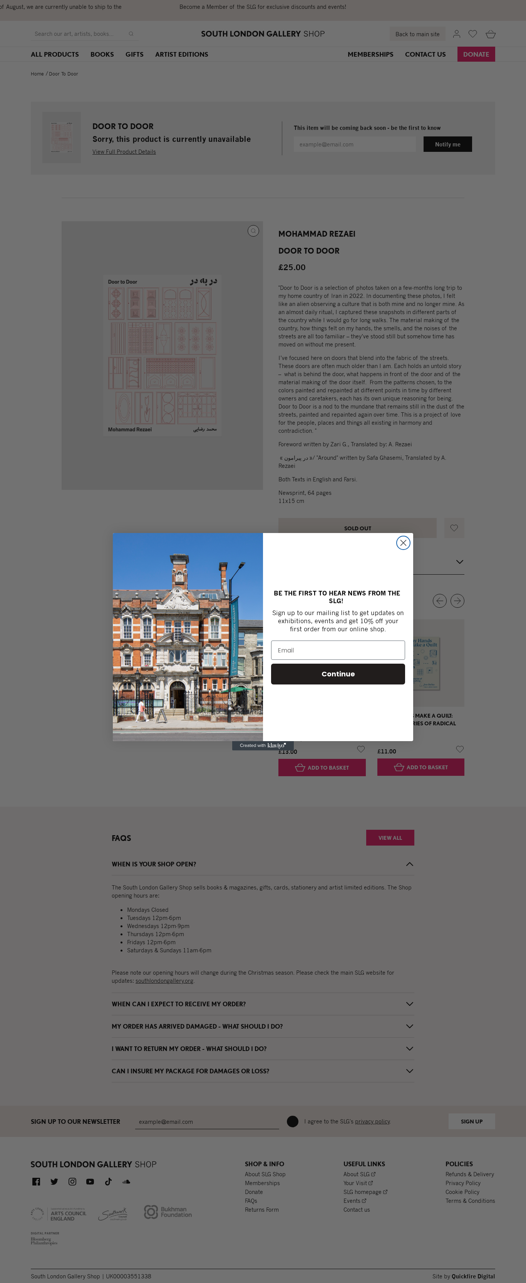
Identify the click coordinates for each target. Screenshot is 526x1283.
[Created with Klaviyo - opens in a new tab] (263, 745)
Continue (338, 674)
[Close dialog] (403, 543)
